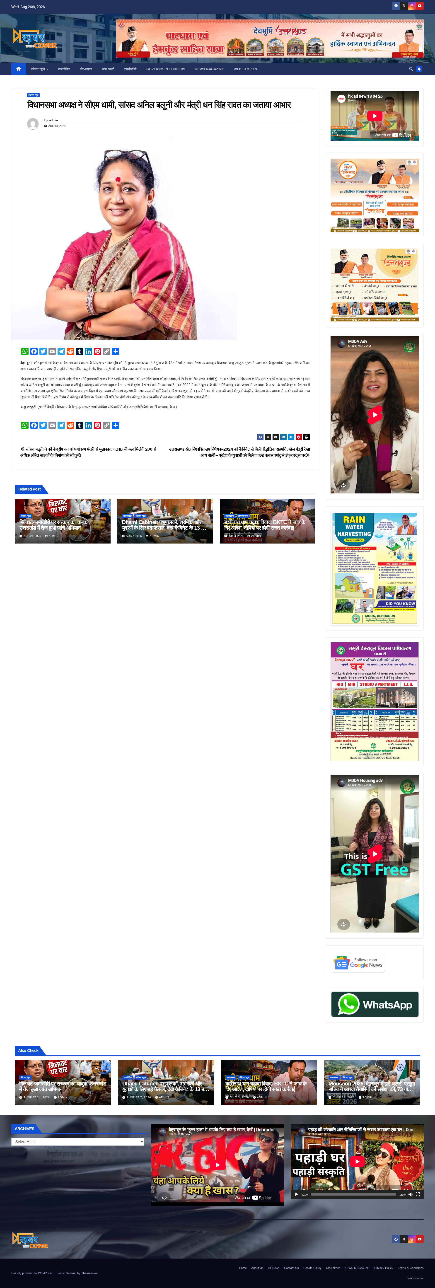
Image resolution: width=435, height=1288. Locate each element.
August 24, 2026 (37, 1097)
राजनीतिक (64, 69)
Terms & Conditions (411, 1268)
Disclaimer (333, 1268)
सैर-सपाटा (86, 69)
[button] (411, 69)
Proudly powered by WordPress (32, 1273)
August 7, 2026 (139, 1097)
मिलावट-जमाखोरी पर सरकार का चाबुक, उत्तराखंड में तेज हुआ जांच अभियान (54, 525)
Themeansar (89, 1273)
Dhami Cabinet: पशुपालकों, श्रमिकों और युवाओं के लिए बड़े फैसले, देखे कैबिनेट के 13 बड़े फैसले (164, 527)
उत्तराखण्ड (230, 516)
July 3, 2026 (240, 1097)
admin (53, 120)
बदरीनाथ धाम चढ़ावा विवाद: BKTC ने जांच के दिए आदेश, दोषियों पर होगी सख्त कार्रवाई (264, 525)
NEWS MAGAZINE (209, 69)
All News (274, 1268)
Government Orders (165, 69)
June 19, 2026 (344, 1097)
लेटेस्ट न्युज (38, 69)
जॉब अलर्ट (108, 69)
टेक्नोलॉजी (130, 69)
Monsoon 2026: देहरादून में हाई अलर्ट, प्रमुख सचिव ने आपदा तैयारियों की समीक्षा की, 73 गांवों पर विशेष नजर (372, 1089)
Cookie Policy (312, 1268)
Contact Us (291, 1268)
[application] (357, 1161)
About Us (257, 1268)
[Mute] (410, 1194)
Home (243, 1268)
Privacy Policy (383, 1268)
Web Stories (245, 69)
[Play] (296, 1194)
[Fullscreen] (418, 1194)
